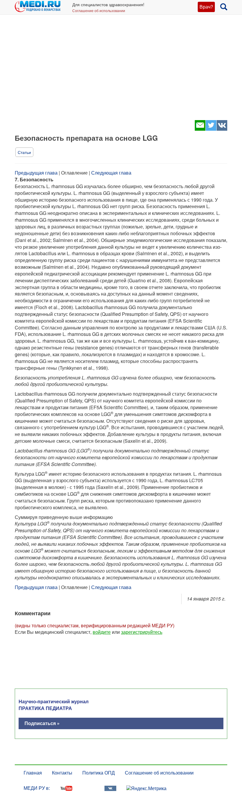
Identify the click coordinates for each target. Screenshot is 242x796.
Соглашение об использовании (98, 10)
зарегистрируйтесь (141, 631)
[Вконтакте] (221, 128)
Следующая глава (111, 172)
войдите (102, 631)
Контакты (62, 772)
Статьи (24, 152)
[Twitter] (210, 128)
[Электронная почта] (199, 128)
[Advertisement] (121, 70)
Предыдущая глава (36, 172)
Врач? (206, 6)
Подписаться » (42, 723)
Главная (33, 772)
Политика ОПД (98, 772)
